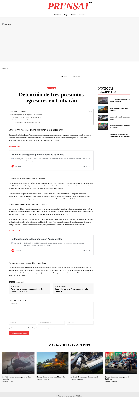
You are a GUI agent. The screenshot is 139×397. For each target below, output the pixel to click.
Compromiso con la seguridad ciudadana (28, 122)
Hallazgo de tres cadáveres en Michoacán (51, 377)
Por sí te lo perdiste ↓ (16, 231)
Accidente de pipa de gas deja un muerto (85, 377)
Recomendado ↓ (14, 146)
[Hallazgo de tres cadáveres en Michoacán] (103, 109)
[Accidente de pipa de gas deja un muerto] (103, 118)
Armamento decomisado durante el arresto (28, 120)
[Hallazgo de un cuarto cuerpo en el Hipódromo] (103, 126)
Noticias (51, 88)
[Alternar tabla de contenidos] (89, 111)
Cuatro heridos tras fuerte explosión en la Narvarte (71, 290)
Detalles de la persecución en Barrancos (27, 117)
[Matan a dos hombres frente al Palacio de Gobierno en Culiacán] (103, 135)
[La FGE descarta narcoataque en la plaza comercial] (103, 100)
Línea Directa (19, 282)
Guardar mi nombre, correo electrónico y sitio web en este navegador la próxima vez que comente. (39, 328)
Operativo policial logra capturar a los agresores (26, 114)
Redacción (63, 77)
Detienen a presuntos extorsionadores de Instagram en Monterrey (27, 290)
